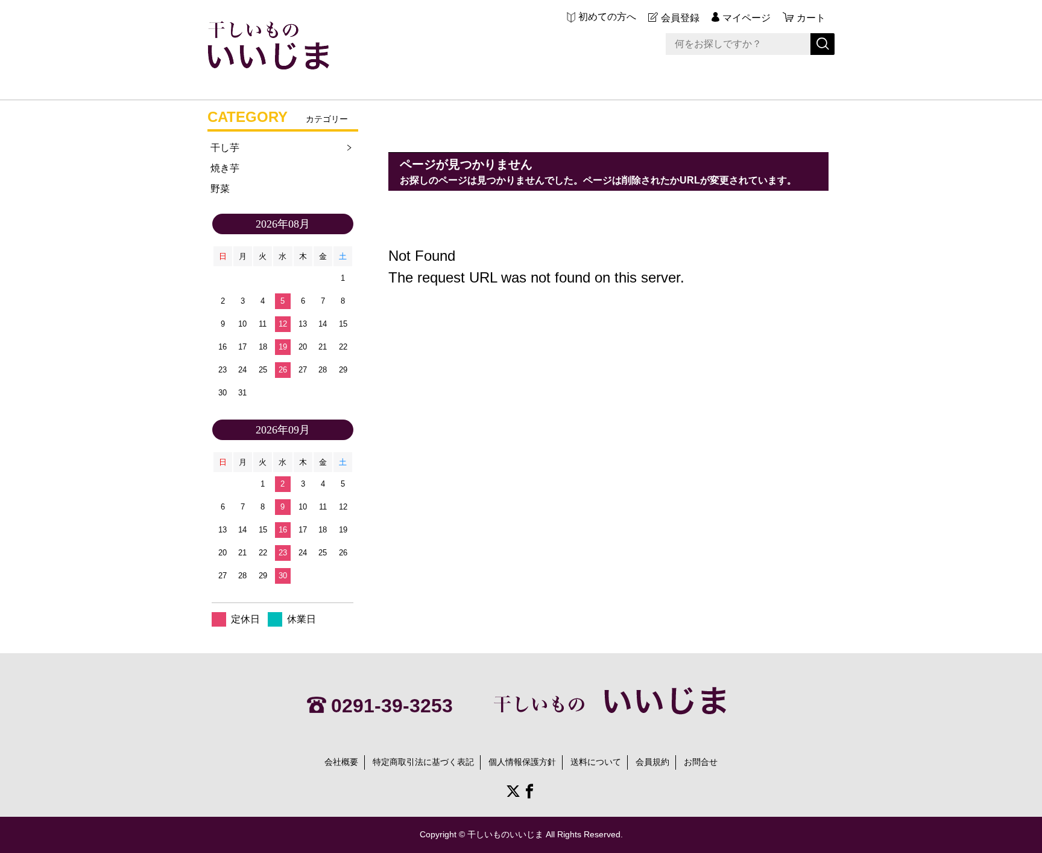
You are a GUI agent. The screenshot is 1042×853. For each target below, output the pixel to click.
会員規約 (652, 762)
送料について (595, 762)
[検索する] (822, 44)
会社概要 (341, 762)
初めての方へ (607, 17)
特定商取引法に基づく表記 (423, 762)
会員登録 (680, 18)
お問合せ (701, 762)
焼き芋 (224, 168)
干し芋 (224, 147)
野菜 (220, 189)
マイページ (746, 18)
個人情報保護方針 (522, 762)
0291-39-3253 (392, 706)
